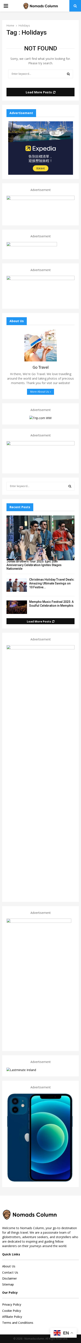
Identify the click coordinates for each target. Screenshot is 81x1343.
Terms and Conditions (17, 1323)
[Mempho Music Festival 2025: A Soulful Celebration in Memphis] (16, 607)
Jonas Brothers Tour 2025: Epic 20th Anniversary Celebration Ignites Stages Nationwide (34, 565)
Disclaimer (9, 1278)
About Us (8, 1266)
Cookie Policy (11, 1311)
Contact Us (10, 1272)
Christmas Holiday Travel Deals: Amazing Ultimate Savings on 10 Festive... (52, 583)
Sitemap (8, 1284)
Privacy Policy (11, 1304)
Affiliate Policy (12, 1317)
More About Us (39, 391)
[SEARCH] (70, 486)
